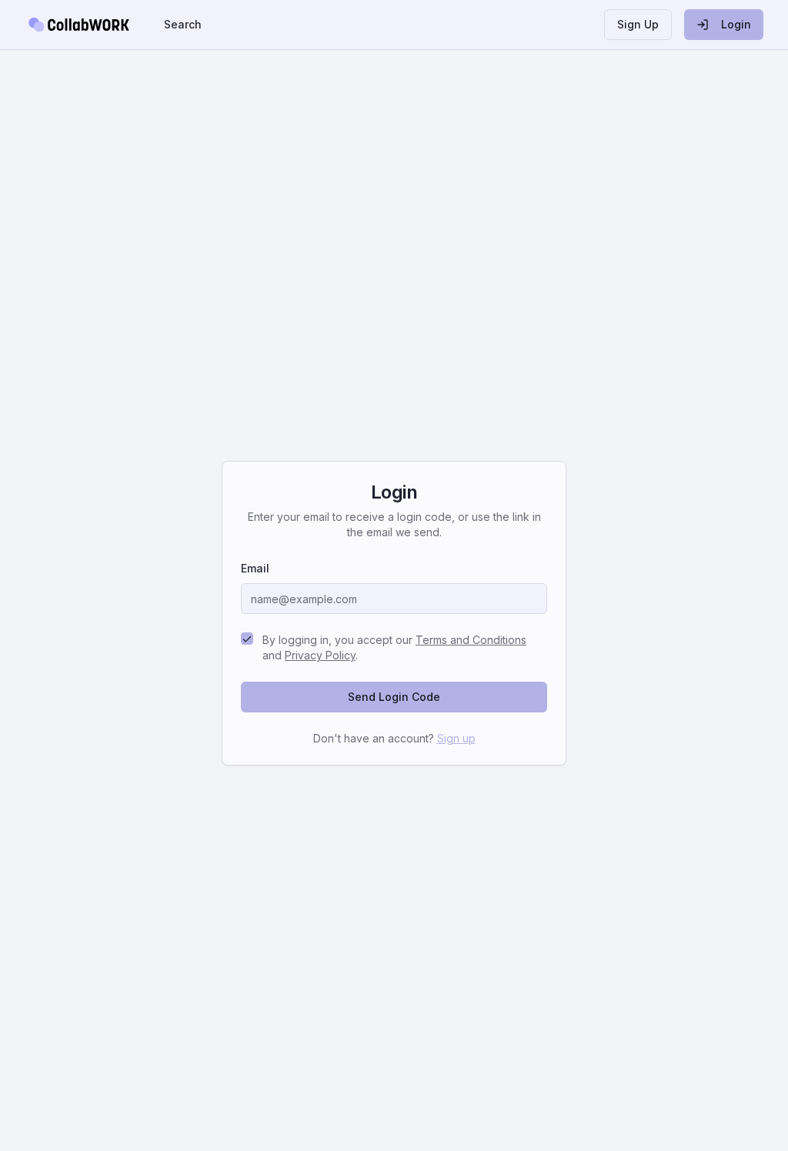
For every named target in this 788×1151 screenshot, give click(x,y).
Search (183, 24)
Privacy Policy (320, 655)
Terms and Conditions (471, 639)
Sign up (456, 738)
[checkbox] (247, 638)
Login (736, 24)
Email (255, 568)
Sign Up (638, 24)
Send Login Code (394, 696)
